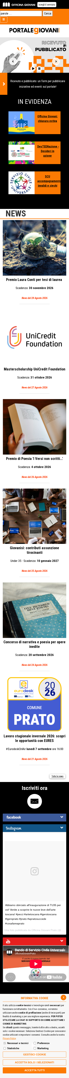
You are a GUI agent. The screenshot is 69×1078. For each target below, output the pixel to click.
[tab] (34, 817)
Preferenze (43, 1043)
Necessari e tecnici (18, 1043)
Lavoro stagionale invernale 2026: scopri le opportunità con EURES (35, 747)
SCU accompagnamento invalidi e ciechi (47, 181)
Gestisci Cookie (34, 1054)
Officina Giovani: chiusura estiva (47, 119)
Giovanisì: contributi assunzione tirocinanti (34, 559)
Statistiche (13, 1048)
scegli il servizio (46, 4)
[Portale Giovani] (34, 30)
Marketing (43, 1048)
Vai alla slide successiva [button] (56, 61)
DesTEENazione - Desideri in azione (47, 151)
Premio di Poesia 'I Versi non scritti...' (34, 467)
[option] (34, 66)
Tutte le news (57, 776)
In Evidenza (35, 101)
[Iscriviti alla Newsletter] (34, 801)
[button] (33, 68)
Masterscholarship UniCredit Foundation (34, 378)
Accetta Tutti (34, 1070)
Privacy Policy (9, 1038)
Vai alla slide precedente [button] (13, 61)
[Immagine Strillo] (21, 122)
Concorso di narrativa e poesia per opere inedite (34, 653)
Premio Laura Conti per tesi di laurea (34, 288)
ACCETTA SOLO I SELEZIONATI (34, 1062)
